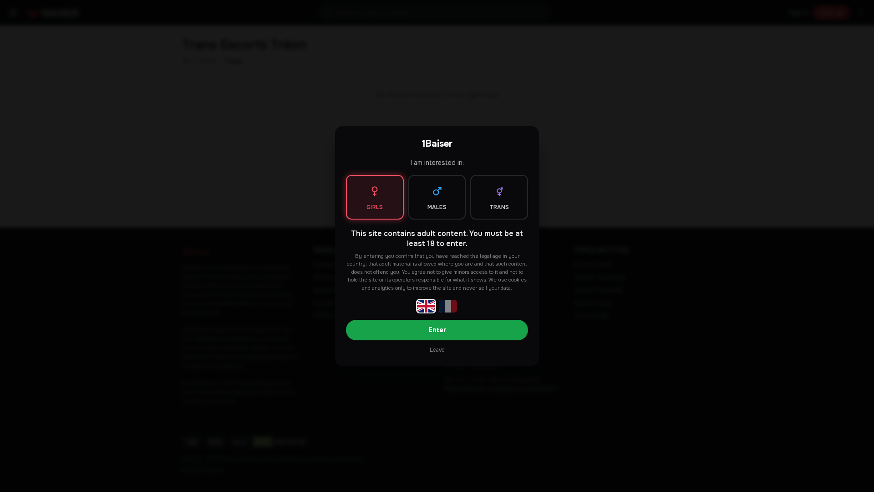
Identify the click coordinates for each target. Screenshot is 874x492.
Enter (437, 330)
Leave (437, 350)
